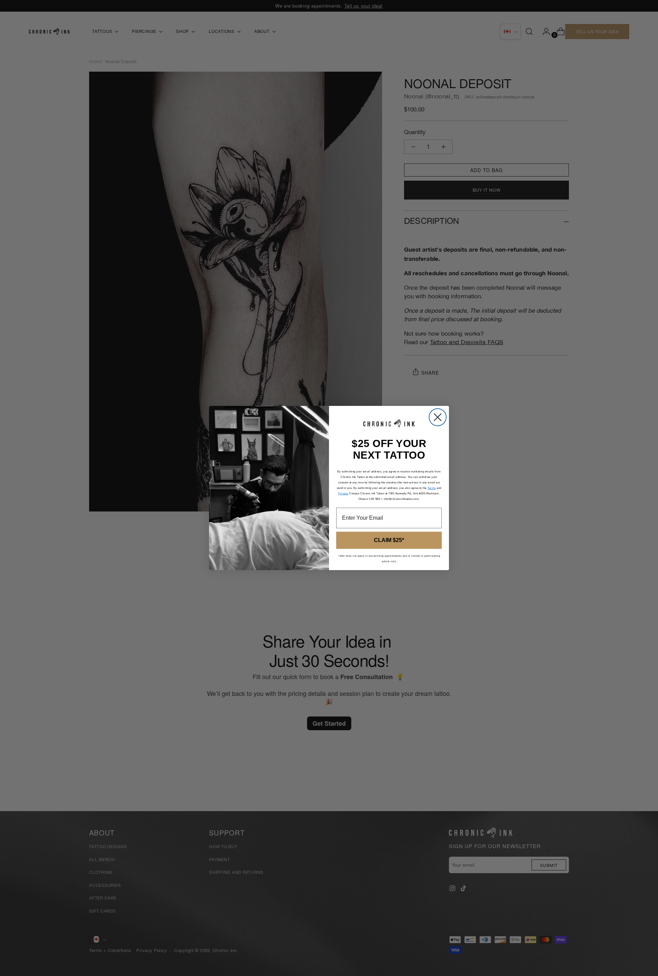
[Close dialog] (437, 417)
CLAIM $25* (389, 540)
